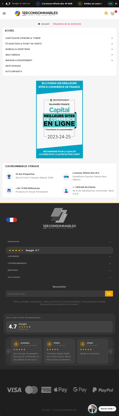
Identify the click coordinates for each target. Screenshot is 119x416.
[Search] (107, 14)
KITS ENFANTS (14, 71)
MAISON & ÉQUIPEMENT (19, 60)
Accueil (9, 30)
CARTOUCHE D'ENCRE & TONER (23, 38)
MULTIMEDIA (13, 55)
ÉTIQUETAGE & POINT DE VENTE (24, 43)
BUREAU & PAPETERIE (18, 49)
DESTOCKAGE (13, 66)
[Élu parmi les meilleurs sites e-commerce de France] (59, 119)
